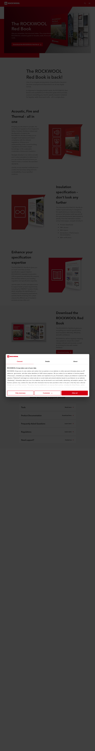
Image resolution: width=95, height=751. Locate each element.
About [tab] (75, 361)
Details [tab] (47, 361)
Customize (46, 393)
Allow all (74, 393)
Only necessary (20, 393)
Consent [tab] (19, 361)
